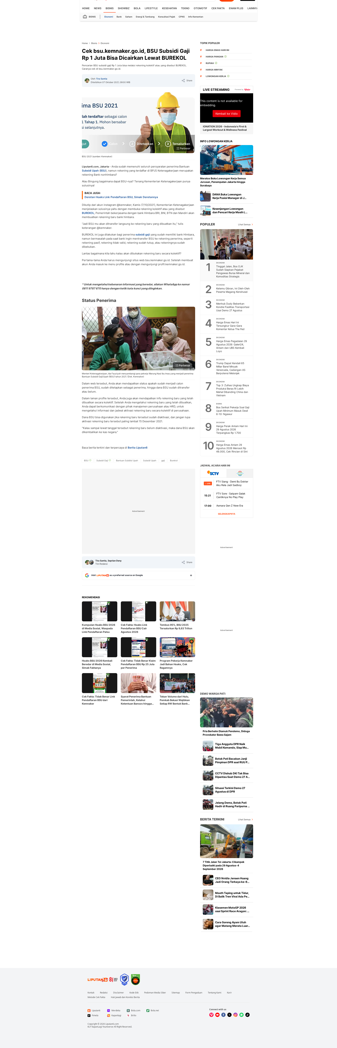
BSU (103, 170)
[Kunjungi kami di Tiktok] (247, 1015)
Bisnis (110, 8)
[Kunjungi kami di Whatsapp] (241, 1015)
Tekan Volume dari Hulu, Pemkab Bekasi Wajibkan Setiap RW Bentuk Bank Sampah (175, 700)
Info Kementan (195, 16)
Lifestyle (151, 8)
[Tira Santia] (87, 80)
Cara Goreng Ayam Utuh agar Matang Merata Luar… (232, 924)
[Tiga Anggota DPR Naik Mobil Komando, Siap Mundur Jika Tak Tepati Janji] (208, 746)
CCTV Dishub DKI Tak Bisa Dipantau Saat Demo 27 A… (232, 775)
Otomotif (200, 8)
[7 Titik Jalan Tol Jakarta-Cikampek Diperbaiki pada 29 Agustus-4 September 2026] (226, 841)
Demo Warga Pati (212, 693)
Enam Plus (236, 8)
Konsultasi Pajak (166, 16)
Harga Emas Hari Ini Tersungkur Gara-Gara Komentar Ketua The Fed (230, 326)
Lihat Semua (244, 224)
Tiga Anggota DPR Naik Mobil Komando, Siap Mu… (232, 745)
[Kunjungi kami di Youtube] (217, 1015)
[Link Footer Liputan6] (103, 979)
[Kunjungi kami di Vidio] (211, 1015)
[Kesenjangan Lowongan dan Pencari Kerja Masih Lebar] (205, 210)
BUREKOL (88, 213)
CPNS (182, 16)
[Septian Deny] (91, 562)
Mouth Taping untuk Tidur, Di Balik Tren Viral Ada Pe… (232, 894)
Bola (137, 8)
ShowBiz (123, 8)
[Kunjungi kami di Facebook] (223, 1015)
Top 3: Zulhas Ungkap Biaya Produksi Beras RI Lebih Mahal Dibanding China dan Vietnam (232, 390)
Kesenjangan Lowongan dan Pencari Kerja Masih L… (229, 210)
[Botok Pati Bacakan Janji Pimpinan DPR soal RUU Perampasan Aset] (208, 760)
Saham (128, 16)
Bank (119, 16)
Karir (229, 992)
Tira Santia (101, 78)
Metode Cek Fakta (96, 997)
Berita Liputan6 (138, 447)
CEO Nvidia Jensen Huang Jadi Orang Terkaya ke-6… (232, 880)
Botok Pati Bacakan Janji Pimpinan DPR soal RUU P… (232, 760)
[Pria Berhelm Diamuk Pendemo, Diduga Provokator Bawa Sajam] (226, 712)
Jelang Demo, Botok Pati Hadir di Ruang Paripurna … (232, 804)
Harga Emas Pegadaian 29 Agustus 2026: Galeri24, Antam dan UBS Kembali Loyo (231, 346)
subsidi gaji (143, 234)
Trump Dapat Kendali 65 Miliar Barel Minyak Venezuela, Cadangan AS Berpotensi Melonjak (230, 368)
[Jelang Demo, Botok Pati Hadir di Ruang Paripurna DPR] (208, 804)
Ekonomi (108, 16)
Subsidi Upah (90, 170)
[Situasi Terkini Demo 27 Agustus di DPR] (208, 790)
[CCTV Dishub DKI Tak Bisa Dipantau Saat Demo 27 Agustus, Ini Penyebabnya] (208, 775)
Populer (207, 224)
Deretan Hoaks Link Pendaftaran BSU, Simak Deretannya (121, 197)
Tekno (185, 8)
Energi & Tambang (145, 16)
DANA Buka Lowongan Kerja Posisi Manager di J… (229, 196)
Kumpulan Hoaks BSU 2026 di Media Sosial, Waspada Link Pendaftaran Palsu (98, 628)
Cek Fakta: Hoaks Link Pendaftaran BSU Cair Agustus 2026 (134, 628)
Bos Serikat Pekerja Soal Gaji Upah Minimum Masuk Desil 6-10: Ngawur (232, 411)
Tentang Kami (214, 992)
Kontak (91, 992)
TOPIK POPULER (210, 43)
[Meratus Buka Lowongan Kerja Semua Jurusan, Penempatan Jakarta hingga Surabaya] (226, 160)
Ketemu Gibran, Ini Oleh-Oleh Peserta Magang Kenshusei (233, 290)
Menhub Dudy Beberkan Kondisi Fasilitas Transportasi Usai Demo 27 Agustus (232, 307)
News (97, 8)
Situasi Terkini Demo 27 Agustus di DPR (230, 789)
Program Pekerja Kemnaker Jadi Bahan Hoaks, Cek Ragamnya (176, 664)
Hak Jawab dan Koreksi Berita (125, 997)
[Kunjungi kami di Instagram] (235, 1015)
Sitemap (176, 992)
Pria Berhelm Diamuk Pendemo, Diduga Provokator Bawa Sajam (226, 733)
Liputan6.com (112, 1023)
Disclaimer (118, 992)
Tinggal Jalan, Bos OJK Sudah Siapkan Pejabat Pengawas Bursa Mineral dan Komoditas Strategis (233, 271)
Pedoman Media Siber (155, 992)
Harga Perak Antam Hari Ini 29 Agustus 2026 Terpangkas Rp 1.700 (231, 429)
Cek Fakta (218, 8)
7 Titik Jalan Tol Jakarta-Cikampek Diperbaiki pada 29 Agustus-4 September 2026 (223, 865)
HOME (86, 8)
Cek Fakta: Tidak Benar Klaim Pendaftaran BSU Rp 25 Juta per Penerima (138, 664)
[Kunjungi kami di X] (229, 1015)
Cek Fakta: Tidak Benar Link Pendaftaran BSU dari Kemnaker (98, 700)
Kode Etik (134, 992)
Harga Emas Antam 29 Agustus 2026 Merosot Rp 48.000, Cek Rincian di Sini (231, 448)
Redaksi (104, 992)
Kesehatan (169, 8)
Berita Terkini (212, 819)
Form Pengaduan (193, 992)
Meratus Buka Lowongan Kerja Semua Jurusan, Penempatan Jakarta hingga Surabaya (223, 182)
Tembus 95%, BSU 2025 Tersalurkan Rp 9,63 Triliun (176, 626)
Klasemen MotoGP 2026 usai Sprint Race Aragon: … (232, 909)
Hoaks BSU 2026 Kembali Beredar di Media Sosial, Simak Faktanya (97, 664)
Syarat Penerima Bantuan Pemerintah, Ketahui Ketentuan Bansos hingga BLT (136, 700)
